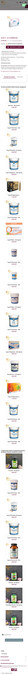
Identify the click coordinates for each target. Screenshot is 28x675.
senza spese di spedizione (17, 40)
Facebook (12, 669)
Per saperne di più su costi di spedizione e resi (10, 71)
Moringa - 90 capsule (14, 582)
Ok (24, 5)
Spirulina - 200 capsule (14, 105)
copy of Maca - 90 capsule (14, 240)
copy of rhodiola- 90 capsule (14, 150)
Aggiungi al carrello (15, 47)
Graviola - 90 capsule (14, 470)
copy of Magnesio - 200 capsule (14, 172)
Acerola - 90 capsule (14, 627)
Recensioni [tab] (20, 77)
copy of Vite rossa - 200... (14, 128)
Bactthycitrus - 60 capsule (14, 374)
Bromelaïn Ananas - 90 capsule (14, 605)
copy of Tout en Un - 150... (14, 560)
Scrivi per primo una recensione (15, 640)
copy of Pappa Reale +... (14, 195)
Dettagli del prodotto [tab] (9, 77)
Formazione (4, 653)
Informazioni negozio (7, 663)
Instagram (15, 669)
